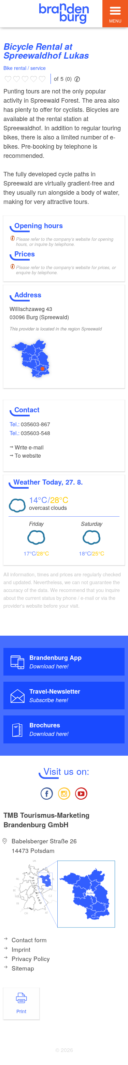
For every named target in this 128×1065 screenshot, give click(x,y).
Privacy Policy (31, 958)
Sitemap (23, 968)
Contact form (29, 939)
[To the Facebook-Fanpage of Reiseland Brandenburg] (46, 792)
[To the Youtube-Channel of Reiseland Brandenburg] (81, 792)
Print (21, 1011)
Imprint (21, 949)
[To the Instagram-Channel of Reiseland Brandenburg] (63, 792)
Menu (115, 21)
